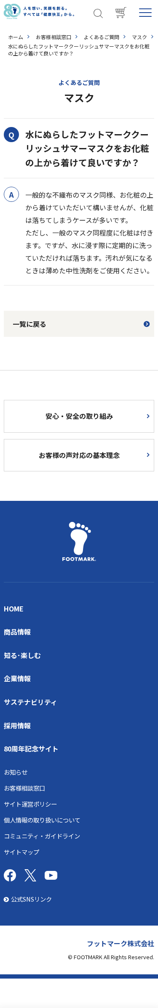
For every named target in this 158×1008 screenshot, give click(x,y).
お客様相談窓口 (53, 36)
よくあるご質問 (101, 36)
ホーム (15, 36)
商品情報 (17, 632)
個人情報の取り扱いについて (42, 819)
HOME (14, 608)
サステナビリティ (30, 702)
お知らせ (15, 771)
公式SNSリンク (31, 898)
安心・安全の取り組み (79, 416)
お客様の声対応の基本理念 (79, 455)
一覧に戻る (29, 324)
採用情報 (17, 725)
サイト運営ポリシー (30, 803)
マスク (139, 36)
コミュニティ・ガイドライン (42, 835)
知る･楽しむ (22, 655)
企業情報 (17, 678)
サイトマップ (21, 851)
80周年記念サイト (31, 748)
